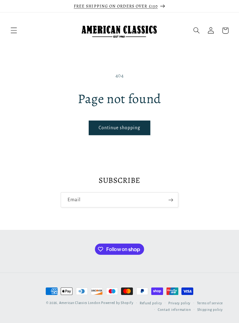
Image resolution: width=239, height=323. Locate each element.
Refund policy (151, 303)
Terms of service (210, 303)
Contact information (174, 309)
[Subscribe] (171, 199)
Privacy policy (179, 303)
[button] (14, 30)
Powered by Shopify (117, 303)
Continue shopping (120, 127)
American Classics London (80, 303)
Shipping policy (210, 309)
